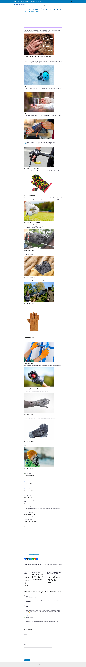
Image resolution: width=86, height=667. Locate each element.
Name (25, 644)
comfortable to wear (27, 143)
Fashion (54, 5)
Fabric (36, 5)
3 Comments (37, 11)
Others (70, 5)
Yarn (32, 5)
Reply (27, 603)
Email (25, 649)
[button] (33, 5)
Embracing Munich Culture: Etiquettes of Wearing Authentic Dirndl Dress (53, 579)
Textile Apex (47, 664)
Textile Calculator (65, 5)
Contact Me (22, 1)
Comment (26, 634)
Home (15, 1)
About (18, 1)
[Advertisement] (43, 20)
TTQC (58, 5)
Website (25, 653)
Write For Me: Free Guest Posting (36, 1)
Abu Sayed (27, 11)
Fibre (29, 5)
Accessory (48, 5)
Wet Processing (42, 5)
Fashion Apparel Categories (27, 581)
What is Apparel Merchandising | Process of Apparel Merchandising (38, 577)
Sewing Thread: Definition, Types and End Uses (32, 564)
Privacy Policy (27, 1)
